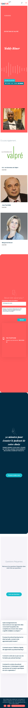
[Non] (26, 702)
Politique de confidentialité (18, 705)
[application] (14, 83)
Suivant (22, 320)
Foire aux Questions (14, 594)
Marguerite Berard (7, 242)
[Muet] (18, 83)
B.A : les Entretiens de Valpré (10, 167)
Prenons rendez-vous (14, 475)
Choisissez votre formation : (10, 300)
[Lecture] (6, 83)
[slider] (21, 83)
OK (5, 705)
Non (9, 705)
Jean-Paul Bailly (6, 205)
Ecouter (4, 169)
